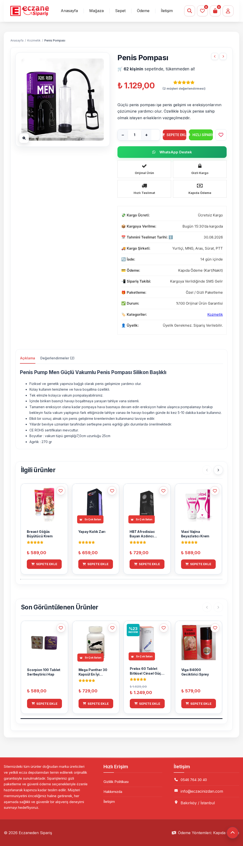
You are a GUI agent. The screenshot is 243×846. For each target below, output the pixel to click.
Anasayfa (69, 10)
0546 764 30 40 (194, 779)
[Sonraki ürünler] (218, 470)
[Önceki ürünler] (207, 470)
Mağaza (96, 10)
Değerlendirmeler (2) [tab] (57, 358)
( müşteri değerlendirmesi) (184, 88)
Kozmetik (34, 40)
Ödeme (143, 10)
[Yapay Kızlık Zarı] (214, 56)
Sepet (120, 10)
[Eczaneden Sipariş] (29, 11)
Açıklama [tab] (27, 358)
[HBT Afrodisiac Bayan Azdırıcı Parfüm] (223, 56)
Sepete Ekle (177, 135)
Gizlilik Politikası (116, 781)
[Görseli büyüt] (24, 138)
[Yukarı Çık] (232, 832)
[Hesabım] (228, 10)
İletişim (167, 10)
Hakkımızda (112, 791)
